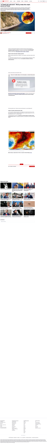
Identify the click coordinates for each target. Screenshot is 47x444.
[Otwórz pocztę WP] (38, 1)
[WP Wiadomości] (6, 1)
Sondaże (1, 426)
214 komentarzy (32, 166)
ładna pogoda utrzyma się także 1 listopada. (22, 51)
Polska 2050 (36, 427)
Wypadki (1, 425)
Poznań (24, 426)
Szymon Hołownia (14, 426)
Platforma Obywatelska (37, 423)
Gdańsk (24, 427)
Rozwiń (21, 164)
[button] (41, 1)
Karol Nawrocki (13, 430)
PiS (35, 421)
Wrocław (24, 423)
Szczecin (24, 425)
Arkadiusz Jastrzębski (7, 32)
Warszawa (25, 422)
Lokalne (24, 421)
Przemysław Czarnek (14, 423)
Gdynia (24, 429)
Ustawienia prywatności (35, 437)
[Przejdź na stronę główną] (1, 1)
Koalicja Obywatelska (37, 422)
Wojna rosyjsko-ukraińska (2, 422)
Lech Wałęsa (13, 429)
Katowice (24, 431)
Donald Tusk (13, 425)
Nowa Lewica (36, 426)
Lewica (36, 425)
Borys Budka (13, 427)
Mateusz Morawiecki (14, 422)
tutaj (14, 442)
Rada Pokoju (1, 423)
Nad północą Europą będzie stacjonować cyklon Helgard (16, 93)
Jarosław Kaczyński (14, 421)
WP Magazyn (1, 421)
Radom (24, 430)
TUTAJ (31, 152)
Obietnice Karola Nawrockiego (3, 427)
